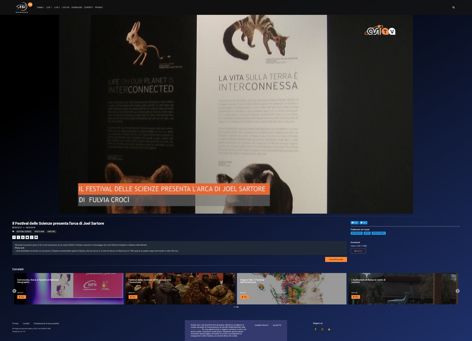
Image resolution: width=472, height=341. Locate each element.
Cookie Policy (261, 325)
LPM (23, 331)
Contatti (26, 323)
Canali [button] (40, 7)
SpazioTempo (379, 233)
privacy (99, 7)
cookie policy (196, 329)
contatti (88, 7)
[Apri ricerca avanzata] (453, 7)
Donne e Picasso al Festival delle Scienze (146, 281)
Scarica (359, 251)
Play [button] (22, 297)
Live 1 (49, 7)
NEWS (367, 233)
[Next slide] (458, 291)
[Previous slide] (14, 291)
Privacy (15, 323)
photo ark (39, 232)
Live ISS (65, 7)
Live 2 (57, 7)
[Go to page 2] (236, 307)
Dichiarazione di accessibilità (46, 323)
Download (76, 7)
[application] (236, 114)
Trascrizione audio (336, 259)
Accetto (277, 325)
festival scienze (24, 232)
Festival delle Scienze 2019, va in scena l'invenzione (372, 281)
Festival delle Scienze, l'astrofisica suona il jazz (40, 281)
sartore (51, 232)
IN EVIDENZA (356, 233)
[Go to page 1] (234, 307)
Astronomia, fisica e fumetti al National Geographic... (260, 281)
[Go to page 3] (237, 307)
